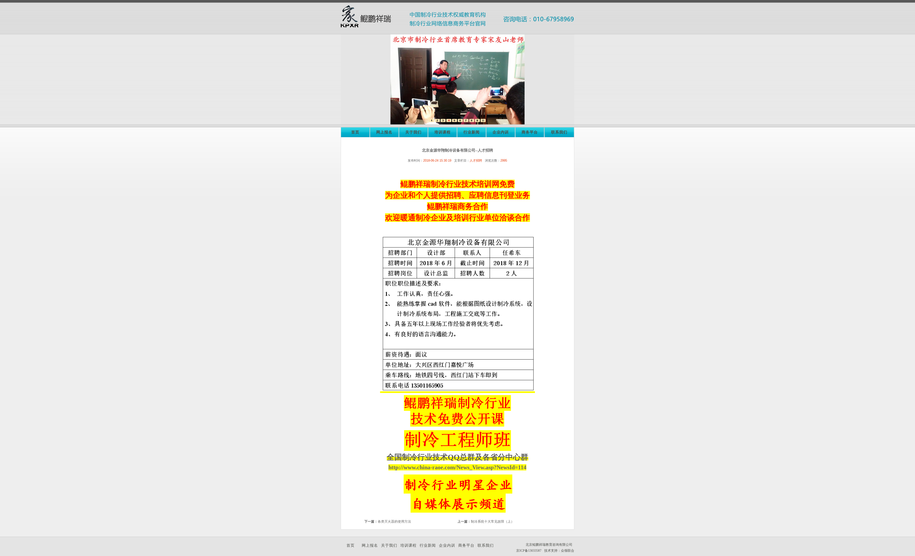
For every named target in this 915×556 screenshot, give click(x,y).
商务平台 (530, 132)
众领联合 (567, 550)
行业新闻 (471, 132)
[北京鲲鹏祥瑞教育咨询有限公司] (431, 121)
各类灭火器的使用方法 (394, 521)
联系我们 (559, 132)
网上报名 (384, 132)
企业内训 (501, 132)
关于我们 (413, 132)
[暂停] (483, 121)
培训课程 (442, 132)
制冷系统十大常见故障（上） (492, 521)
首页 (355, 132)
